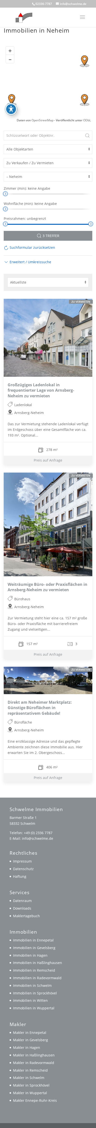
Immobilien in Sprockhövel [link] (35, 993)
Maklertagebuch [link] (26, 916)
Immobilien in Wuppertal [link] (33, 1008)
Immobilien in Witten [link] (30, 1000)
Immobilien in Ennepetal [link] (33, 940)
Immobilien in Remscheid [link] (34, 970)
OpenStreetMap (42, 120)
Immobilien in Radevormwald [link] (37, 978)
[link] (23, 16)
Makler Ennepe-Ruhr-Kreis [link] (35, 1100)
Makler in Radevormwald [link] (33, 1062)
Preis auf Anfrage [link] (48, 460)
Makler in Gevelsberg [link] (30, 1040)
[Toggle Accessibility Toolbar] (11, 109)
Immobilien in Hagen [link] (30, 955)
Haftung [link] (19, 876)
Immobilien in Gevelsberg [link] (34, 947)
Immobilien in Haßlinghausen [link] (37, 962)
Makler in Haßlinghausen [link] (34, 1055)
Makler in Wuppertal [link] (30, 1092)
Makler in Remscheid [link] (30, 1070)
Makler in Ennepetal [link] (29, 1032)
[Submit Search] (87, 135)
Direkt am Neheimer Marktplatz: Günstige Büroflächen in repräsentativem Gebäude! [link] (40, 708)
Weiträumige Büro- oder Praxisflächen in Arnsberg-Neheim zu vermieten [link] (47, 587)
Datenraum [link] (22, 900)
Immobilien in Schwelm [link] (32, 985)
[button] (82, 20)
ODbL (87, 120)
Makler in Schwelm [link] (28, 1077)
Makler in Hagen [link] (26, 1047)
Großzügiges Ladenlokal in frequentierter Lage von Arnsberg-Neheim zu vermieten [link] (41, 390)
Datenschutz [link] (23, 868)
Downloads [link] (22, 908)
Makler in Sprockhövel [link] (31, 1085)
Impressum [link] (22, 861)
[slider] (5, 193)
